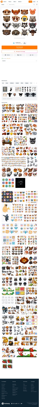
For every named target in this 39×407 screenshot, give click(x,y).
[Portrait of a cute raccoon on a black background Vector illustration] (20, 182)
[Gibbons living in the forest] (8, 291)
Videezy (3, 386)
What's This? (8, 58)
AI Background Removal (4, 395)
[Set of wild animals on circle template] (17, 172)
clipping (26, 82)
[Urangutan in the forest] (7, 363)
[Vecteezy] (2, 2)
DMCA (13, 385)
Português (32, 386)
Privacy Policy (34, 403)
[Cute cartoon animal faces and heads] (18, 207)
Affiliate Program (13, 388)
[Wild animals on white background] (32, 270)
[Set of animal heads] (17, 250)
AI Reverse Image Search (4, 393)
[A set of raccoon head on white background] (8, 319)
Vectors (4, 1)
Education (3, 389)
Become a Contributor (25, 390)
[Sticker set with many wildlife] (11, 340)
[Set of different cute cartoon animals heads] (9, 117)
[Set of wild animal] (20, 140)
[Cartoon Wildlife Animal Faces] (8, 182)
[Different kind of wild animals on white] (8, 270)
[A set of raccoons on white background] (32, 161)
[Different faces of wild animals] (22, 117)
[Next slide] (35, 82)
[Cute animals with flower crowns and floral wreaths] (30, 217)
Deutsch (31, 387)
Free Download (19, 47)
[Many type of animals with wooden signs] (29, 340)
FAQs (24, 383)
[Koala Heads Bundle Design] (20, 281)
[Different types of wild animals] (32, 281)
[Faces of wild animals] (7, 281)
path (31, 82)
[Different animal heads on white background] (30, 172)
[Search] (34, 4)
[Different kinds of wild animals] (30, 129)
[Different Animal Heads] (20, 107)
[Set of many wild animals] (15, 259)
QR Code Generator (3, 397)
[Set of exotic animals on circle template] (7, 172)
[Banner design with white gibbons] (20, 291)
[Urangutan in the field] (26, 351)
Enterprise (3, 387)
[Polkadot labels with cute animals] (31, 319)
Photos (10, 1)
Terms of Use (30, 403)
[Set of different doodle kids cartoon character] (14, 161)
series (7, 82)
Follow (25, 43)
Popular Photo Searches (14, 392)
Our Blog (24, 387)
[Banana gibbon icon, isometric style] (6, 217)
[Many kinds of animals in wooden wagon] (7, 140)
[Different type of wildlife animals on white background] (32, 117)
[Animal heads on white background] (28, 259)
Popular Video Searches (14, 395)
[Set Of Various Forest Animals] (22, 240)
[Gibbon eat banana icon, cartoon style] (6, 207)
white (22, 82)
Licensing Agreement (14, 384)
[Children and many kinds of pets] (30, 329)
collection (12, 82)
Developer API (4, 390)
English (31, 383)
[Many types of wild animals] (31, 299)
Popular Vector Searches (14, 390)
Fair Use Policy (33, 403)
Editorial (19, 1)
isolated (17, 82)
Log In (34, 1)
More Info (3, 60)
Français (31, 389)
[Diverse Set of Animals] (8, 150)
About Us (24, 386)
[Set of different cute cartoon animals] (31, 107)
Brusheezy (3, 383)
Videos (14, 1)
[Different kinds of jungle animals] (21, 270)
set (3, 82)
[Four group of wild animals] (20, 319)
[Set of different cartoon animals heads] (26, 150)
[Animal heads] (8, 107)
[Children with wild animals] (9, 351)
